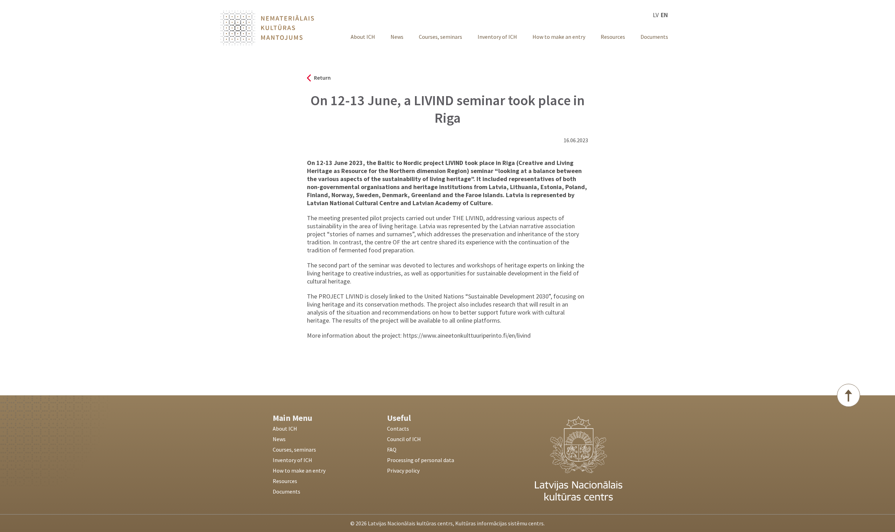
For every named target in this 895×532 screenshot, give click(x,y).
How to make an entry (558, 36)
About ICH (363, 36)
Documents (654, 36)
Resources (613, 36)
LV (656, 15)
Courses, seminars (440, 36)
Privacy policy (403, 470)
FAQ (391, 449)
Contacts (398, 428)
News (397, 36)
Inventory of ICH (497, 36)
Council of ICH (404, 439)
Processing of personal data (420, 459)
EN (664, 15)
